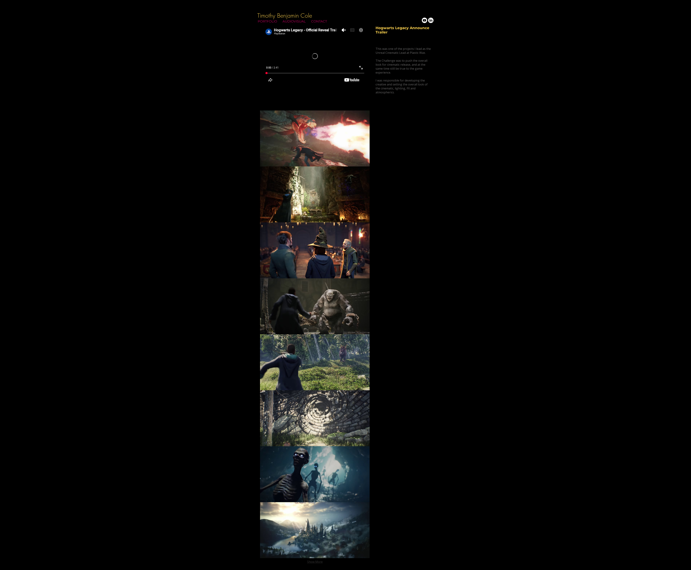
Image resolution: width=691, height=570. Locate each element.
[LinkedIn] (430, 20)
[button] (315, 138)
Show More (315, 562)
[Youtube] (424, 20)
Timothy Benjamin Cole (284, 15)
